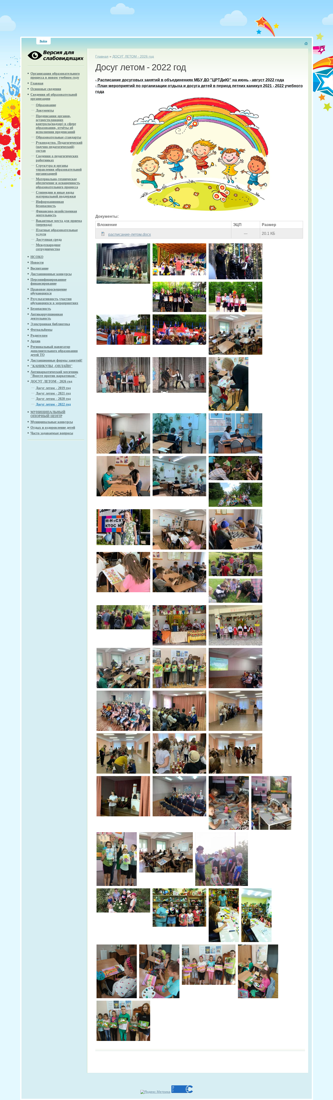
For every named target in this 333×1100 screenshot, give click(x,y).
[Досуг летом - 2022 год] (123, 282)
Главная (101, 56)
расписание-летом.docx (129, 234)
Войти (43, 41)
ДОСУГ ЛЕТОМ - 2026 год (133, 56)
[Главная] (306, 43)
